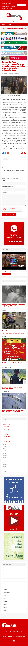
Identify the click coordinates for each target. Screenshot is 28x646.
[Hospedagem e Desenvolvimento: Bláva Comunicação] (14, 641)
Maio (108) (6, 431)
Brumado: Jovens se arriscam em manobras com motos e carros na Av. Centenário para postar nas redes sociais (13, 332)
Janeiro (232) (7, 441)
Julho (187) (6, 427)
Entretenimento (7, 583)
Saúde (5, 610)
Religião (5, 607)
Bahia (5, 567)
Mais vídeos (7, 273)
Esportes (5, 586)
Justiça (5, 589)
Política (5, 601)
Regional (5, 604)
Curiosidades (6, 577)
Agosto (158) (7, 424)
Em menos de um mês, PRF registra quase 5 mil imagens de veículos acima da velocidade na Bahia (13, 387)
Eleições (5, 580)
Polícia (5, 598)
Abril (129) (6, 434)
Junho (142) (7, 429)
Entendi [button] (21, 5)
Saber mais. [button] (9, 8)
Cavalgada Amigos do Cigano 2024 (11, 271)
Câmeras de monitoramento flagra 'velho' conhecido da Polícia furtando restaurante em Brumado (13, 306)
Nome (3, 180)
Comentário (4, 192)
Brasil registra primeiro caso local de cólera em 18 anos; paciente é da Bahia (14, 411)
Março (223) (7, 436)
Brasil (5, 570)
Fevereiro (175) (7, 439)
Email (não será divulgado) (7, 186)
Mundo (5, 595)
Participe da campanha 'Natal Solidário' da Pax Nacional (13, 363)
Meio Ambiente (7, 592)
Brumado (5, 159)
